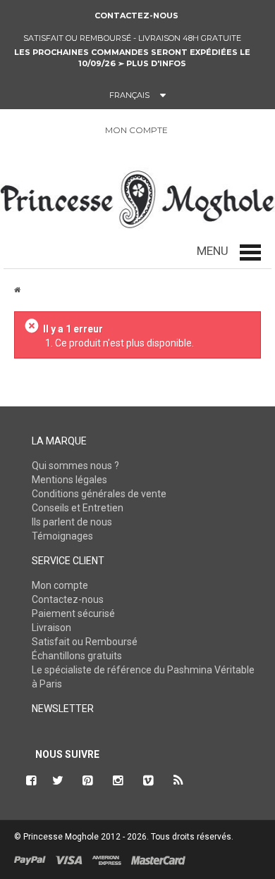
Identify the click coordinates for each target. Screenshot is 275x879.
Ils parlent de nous (72, 522)
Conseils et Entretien (77, 507)
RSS (179, 780)
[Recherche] (20, 132)
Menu (212, 251)
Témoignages (62, 536)
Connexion (186, 130)
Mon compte (60, 585)
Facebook (29, 780)
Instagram (118, 780)
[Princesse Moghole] (137, 196)
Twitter (57, 780)
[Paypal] (30, 860)
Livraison (51, 627)
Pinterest (88, 780)
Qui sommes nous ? (75, 465)
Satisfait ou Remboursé (85, 641)
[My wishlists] (219, 130)
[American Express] (106, 860)
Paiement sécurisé (73, 613)
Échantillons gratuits (77, 655)
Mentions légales (69, 479)
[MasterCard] (158, 860)
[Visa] (69, 860)
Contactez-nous (136, 15)
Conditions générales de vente (99, 493)
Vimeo (148, 780)
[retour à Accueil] (17, 289)
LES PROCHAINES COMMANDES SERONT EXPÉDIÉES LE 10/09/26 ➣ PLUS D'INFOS (132, 57)
